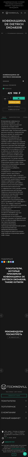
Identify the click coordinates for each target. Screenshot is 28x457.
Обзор (4, 117)
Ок (14, 454)
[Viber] (11, 262)
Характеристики (14, 117)
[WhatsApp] (9, 262)
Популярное (8, 407)
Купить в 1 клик (14, 102)
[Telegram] (13, 262)
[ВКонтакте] (2, 262)
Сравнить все (14, 337)
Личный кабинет (11, 418)
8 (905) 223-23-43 (14, 109)
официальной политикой (18, 448)
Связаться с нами (14, 395)
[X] (6, 262)
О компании (8, 412)
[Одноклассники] (4, 262)
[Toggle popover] (25, 454)
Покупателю (8, 401)
